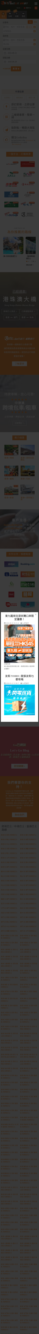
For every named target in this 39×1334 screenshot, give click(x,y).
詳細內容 (7, 664)
